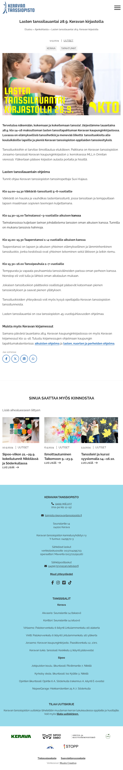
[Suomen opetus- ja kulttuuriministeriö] (83, 736)
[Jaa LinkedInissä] (24, 359)
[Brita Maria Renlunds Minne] (108, 736)
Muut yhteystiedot (61, 574)
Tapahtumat (68, 48)
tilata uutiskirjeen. (68, 714)
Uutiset (68, 40)
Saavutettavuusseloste (73, 758)
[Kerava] (21, 736)
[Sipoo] (51, 736)
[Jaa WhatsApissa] (33, 359)
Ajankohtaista (42, 29)
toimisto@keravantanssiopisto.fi (63, 515)
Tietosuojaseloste (47, 758)
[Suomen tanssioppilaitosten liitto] (71, 746)
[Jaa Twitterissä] (15, 359)
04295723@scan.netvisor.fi (63, 566)
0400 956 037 (63, 503)
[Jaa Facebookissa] (6, 359)
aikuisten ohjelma (47, 343)
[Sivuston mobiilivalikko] (117, 8)
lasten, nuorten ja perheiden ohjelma (88, 343)
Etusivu (28, 29)
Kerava (51, 48)
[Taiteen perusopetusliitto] (50, 746)
